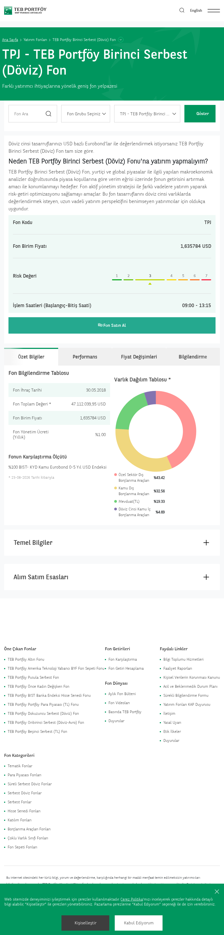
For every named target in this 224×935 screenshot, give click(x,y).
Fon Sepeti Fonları (22, 847)
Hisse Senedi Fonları (24, 811)
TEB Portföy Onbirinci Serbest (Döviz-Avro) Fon (46, 722)
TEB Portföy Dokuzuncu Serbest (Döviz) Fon (43, 713)
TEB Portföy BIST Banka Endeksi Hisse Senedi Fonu (49, 695)
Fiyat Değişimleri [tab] (139, 357)
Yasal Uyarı (172, 722)
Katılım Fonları (19, 820)
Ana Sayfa (10, 39)
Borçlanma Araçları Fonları (29, 829)
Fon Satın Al (114, 325)
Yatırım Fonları (35, 39)
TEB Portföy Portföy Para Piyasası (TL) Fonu (43, 704)
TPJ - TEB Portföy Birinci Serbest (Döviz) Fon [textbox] (150, 113)
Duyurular (116, 721)
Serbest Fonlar (19, 802)
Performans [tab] (85, 357)
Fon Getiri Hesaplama (126, 668)
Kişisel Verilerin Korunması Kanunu (191, 677)
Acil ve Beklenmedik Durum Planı (190, 686)
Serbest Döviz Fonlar (25, 793)
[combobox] (85, 113)
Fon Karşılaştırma (122, 659)
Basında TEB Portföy (125, 712)
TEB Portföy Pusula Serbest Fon (33, 677)
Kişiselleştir (85, 922)
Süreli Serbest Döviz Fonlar (30, 784)
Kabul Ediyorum (139, 922)
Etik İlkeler (172, 731)
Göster (202, 113)
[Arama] (182, 10)
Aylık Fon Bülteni (122, 694)
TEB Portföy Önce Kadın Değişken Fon (38, 686)
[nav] (214, 10)
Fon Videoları (119, 703)
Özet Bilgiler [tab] (31, 357)
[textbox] (85, 114)
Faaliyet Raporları (177, 668)
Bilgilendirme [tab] (193, 357)
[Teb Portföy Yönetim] (35, 10)
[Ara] (48, 113)
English (196, 10)
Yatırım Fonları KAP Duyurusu (186, 704)
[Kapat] (217, 891)
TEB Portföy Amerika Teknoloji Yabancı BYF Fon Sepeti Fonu (56, 668)
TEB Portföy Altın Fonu (26, 659)
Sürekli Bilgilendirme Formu (185, 695)
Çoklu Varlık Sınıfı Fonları (28, 838)
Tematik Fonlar (20, 766)
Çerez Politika (131, 899)
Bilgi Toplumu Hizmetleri (183, 659)
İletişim (169, 713)
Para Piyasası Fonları (24, 775)
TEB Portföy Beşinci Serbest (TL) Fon (37, 731)
